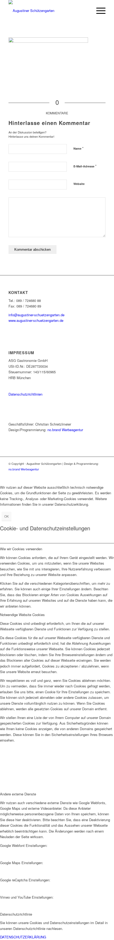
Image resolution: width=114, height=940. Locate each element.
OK (6, 516)
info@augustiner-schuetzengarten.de (36, 314)
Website (79, 184)
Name (78, 148)
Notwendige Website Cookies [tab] (22, 614)
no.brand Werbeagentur (65, 429)
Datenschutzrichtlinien (25, 394)
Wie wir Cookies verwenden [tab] (21, 548)
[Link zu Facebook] (102, 475)
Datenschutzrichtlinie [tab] (16, 914)
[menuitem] (98, 10)
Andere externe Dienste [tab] (18, 793)
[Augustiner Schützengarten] (47, 10)
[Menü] (98, 10)
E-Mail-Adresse (85, 165)
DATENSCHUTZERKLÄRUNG (23, 936)
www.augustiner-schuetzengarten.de (35, 320)
